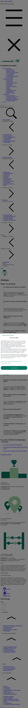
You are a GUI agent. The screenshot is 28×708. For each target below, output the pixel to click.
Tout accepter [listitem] (14, 368)
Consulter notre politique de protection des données (11, 361)
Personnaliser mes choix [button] (6, 362)
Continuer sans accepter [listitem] (8, 335)
